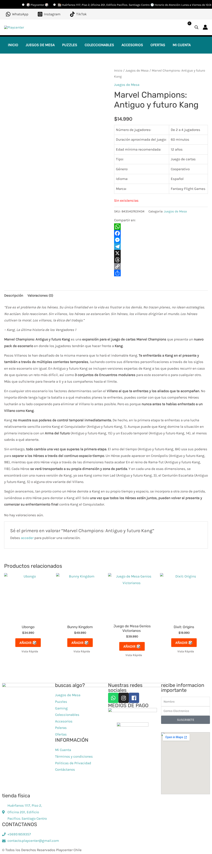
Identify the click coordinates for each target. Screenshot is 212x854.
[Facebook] (161, 233)
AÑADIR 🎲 (28, 643)
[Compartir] (161, 273)
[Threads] (161, 259)
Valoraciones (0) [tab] (40, 295)
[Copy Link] (161, 266)
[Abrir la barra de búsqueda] (196, 27)
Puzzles (69, 45)
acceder (27, 538)
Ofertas (158, 45)
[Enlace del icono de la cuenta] (205, 27)
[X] (161, 253)
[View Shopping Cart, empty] (186, 27)
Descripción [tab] (13, 295)
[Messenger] (161, 240)
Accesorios (132, 45)
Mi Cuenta (182, 45)
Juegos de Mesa (40, 45)
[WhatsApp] (161, 226)
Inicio (13, 45)
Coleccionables (99, 45)
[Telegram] (161, 246)
